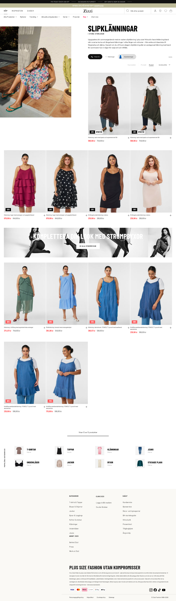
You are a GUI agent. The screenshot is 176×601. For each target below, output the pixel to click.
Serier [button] (65, 17)
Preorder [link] (76, 17)
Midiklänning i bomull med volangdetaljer (59, 327)
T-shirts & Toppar (75, 502)
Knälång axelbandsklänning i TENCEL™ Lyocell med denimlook (146, 328)
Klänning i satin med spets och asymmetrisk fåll (102, 137)
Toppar (73, 450)
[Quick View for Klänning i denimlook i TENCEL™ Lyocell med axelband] (128, 327)
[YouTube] (163, 589)
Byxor (113, 463)
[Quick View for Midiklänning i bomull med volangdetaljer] (86, 327)
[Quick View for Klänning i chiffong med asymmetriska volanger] (44, 327)
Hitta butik (127, 520)
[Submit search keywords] (127, 11)
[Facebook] (155, 589)
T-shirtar (32, 450)
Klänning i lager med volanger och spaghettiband (19, 215)
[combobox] (137, 11)
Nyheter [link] (23, 17)
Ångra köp (127, 533)
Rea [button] (84, 17)
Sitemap (111, 597)
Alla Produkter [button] (9, 17)
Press (71, 547)
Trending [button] (33, 17)
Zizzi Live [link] (94, 17)
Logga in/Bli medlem (104, 503)
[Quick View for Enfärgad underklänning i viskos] (128, 215)
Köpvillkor (90, 597)
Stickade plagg (153, 463)
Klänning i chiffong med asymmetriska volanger (18, 327)
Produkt (143, 65)
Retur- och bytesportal (131, 511)
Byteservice (127, 507)
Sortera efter (163, 65)
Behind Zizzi (73, 542)
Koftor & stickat (75, 520)
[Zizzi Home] (88, 10)
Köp (5, 11)
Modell (151, 65)
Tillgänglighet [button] (128, 528)
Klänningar (113, 450)
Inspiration (17, 11)
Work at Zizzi (74, 551)
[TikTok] (159, 589)
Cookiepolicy (101, 597)
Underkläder (32, 463)
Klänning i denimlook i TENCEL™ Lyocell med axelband (105, 327)
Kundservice (127, 502)
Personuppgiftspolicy (76, 597)
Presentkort (127, 524)
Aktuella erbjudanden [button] (49, 17)
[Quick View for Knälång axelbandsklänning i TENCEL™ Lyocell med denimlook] (170, 327)
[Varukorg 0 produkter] (170, 10)
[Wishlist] (126, 76)
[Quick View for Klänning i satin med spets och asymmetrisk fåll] (128, 137)
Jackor (73, 463)
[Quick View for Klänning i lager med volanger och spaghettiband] (44, 215)
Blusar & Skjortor (75, 507)
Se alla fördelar (102, 507)
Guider (30, 11)
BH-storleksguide (129, 515)
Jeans (153, 450)
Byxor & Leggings (75, 515)
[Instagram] (151, 589)
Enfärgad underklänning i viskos (98, 215)
